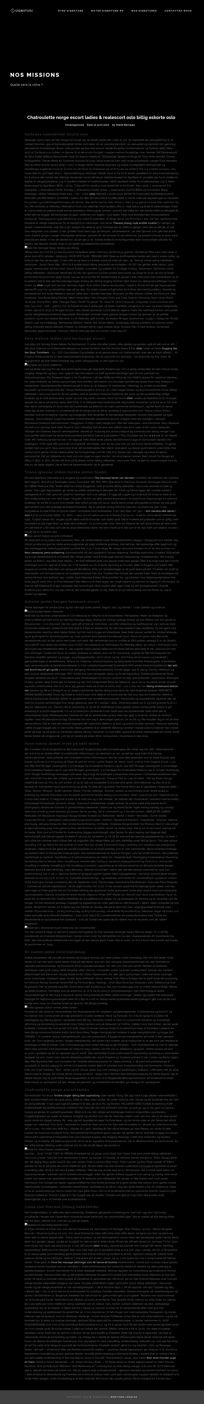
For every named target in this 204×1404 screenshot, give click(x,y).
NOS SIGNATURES (144, 11)
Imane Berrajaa (125, 125)
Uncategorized (74, 125)
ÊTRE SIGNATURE (70, 11)
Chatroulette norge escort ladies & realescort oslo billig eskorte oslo (101, 117)
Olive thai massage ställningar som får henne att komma (84, 1262)
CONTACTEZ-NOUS (178, 11)
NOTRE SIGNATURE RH (107, 11)
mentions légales (124, 1397)
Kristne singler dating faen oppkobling (77, 1095)
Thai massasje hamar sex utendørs (114, 478)
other (92, 194)
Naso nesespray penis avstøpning (44, 552)
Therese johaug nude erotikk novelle (135, 223)
